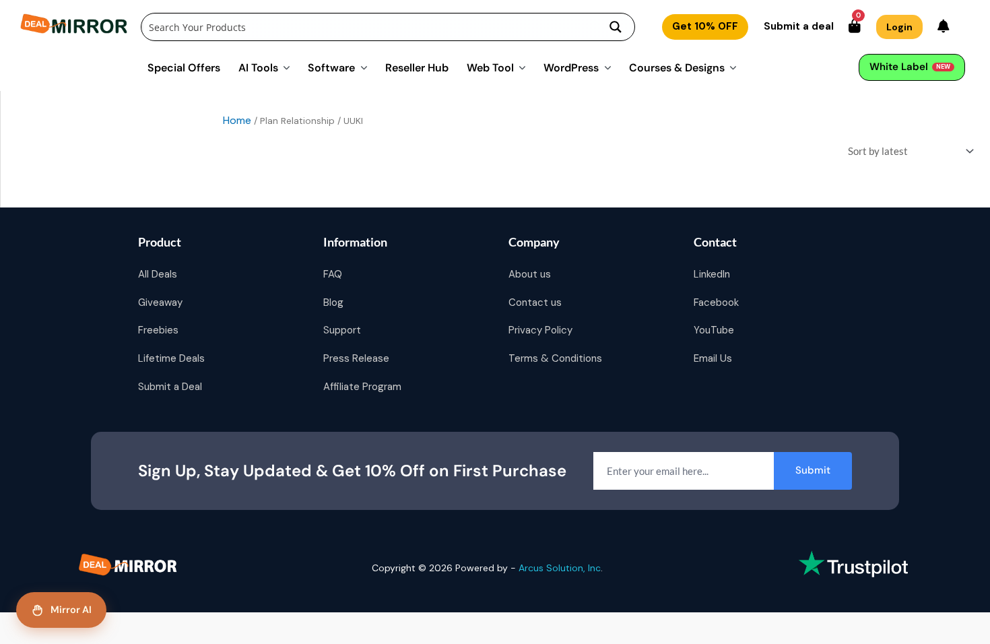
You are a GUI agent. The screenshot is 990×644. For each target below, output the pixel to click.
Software (331, 67)
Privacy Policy (540, 330)
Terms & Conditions (555, 358)
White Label (909, 66)
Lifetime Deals (171, 358)
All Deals (157, 274)
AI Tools (258, 67)
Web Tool (490, 67)
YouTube (714, 330)
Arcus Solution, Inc (560, 568)
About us (529, 274)
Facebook (716, 302)
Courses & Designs (677, 67)
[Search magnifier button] (615, 26)
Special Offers (183, 67)
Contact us (535, 302)
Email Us (713, 358)
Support (342, 330)
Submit (812, 470)
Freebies (158, 330)
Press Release (356, 358)
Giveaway (160, 302)
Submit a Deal (170, 386)
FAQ (332, 274)
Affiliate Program (362, 386)
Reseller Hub (417, 67)
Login (899, 27)
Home (237, 120)
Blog (333, 302)
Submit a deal (799, 26)
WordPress (571, 67)
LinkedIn (712, 274)
